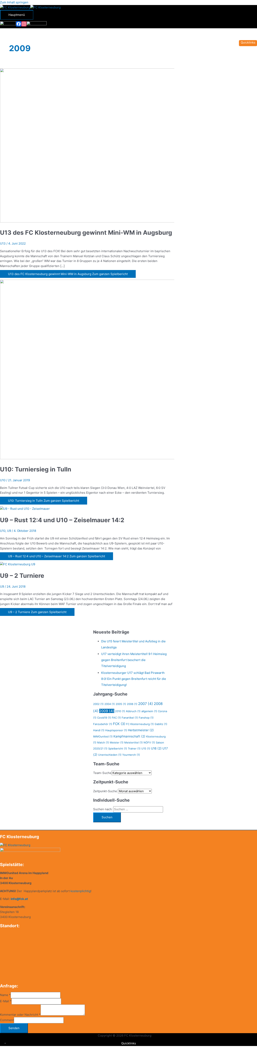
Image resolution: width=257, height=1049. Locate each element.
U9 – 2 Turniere (22, 575)
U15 (145, 748)
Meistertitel (133, 742)
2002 (98, 704)
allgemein (149, 711)
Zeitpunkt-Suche (105, 791)
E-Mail (5, 1001)
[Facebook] (18, 23)
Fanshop (146, 717)
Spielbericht (117, 748)
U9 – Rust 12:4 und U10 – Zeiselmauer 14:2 (62, 520)
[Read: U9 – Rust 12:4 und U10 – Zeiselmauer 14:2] (25, 509)
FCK (119, 724)
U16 (156, 748)
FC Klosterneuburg (140, 724)
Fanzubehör (102, 724)
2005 (121, 704)
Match (103, 742)
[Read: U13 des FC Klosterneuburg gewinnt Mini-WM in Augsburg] (103, 221)
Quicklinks (128, 1043)
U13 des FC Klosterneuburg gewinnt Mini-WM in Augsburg (86, 232)
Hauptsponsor (116, 730)
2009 (106, 711)
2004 (109, 704)
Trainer (134, 748)
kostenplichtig (80, 891)
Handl (98, 730)
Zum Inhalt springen (14, 2)
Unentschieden (109, 754)
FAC (116, 717)
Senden (13, 1028)
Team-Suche (102, 773)
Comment (7, 1020)
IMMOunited (103, 736)
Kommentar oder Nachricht (20, 1014)
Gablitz (161, 724)
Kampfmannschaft (129, 736)
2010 (120, 711)
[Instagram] (24, 23)
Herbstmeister (141, 730)
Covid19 (104, 717)
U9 (9, 531)
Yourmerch (131, 754)
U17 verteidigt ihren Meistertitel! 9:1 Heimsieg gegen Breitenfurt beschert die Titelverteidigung (134, 660)
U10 (2, 480)
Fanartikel (130, 717)
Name (5, 995)
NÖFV (149, 742)
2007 (145, 704)
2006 (132, 704)
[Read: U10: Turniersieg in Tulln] (103, 458)
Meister (116, 742)
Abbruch (133, 711)
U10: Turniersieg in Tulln (35, 469)
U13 (3, 243)
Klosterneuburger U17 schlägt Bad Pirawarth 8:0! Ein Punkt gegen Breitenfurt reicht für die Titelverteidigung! (133, 679)
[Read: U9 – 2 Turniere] (17, 564)
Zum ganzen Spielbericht (68, 274)
